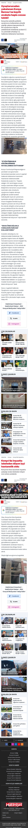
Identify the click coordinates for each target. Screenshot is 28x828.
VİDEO (5, 740)
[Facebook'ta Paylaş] (2, 40)
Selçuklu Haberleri (14, 787)
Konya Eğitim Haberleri (14, 776)
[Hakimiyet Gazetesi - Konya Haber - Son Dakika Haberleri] (14, 805)
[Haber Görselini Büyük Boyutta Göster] (14, 51)
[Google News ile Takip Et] (23, 62)
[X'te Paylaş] (5, 40)
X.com (15, 318)
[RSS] (22, 744)
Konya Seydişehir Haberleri (14, 796)
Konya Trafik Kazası (14, 760)
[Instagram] (13, 744)
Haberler (3, 2)
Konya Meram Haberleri (14, 792)
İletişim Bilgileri (18, 813)
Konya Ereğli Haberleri (14, 794)
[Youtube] (19, 744)
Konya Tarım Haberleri (14, 778)
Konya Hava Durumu (14, 757)
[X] (9, 744)
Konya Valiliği (14, 753)
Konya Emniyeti (14, 755)
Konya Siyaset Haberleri (14, 769)
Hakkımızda (5, 813)
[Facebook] (6, 744)
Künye (4, 815)
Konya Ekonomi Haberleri (14, 771)
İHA (7, 62)
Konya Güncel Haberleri (14, 780)
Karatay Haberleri (14, 790)
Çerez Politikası (6, 817)
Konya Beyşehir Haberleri (14, 798)
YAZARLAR (20, 740)
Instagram (15, 324)
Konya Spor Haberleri (14, 773)
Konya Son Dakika (14, 762)
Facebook (15, 313)
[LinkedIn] (16, 744)
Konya (9, 2)
